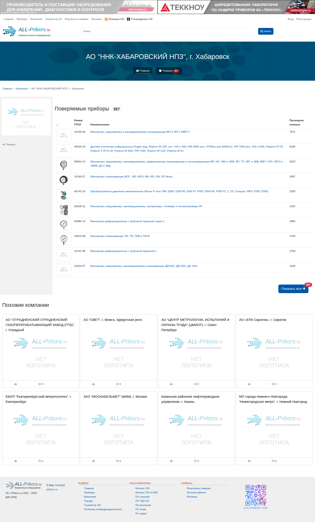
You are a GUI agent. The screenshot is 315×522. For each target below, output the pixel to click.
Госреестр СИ (53, 19)
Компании (36, 19)
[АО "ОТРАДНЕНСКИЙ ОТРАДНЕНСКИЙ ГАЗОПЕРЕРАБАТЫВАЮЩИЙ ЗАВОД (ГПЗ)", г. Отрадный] (40, 350)
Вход (290, 19)
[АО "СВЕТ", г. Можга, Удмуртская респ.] (118, 350)
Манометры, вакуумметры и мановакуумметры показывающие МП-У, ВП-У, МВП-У (140, 131)
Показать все (294, 288)
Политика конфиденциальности (103, 509)
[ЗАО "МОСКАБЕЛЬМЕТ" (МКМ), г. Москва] (118, 427)
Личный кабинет (196, 492)
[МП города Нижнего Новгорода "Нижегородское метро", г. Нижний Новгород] (274, 427)
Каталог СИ (142, 488)
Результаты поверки (76, 19)
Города (88, 500)
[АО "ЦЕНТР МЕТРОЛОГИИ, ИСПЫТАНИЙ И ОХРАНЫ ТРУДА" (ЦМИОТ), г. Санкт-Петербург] (196, 350)
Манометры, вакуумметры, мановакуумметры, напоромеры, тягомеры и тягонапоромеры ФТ (146, 206)
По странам (142, 496)
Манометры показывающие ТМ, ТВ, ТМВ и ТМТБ (120, 236)
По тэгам (140, 509)
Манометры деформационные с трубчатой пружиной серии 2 (127, 221)
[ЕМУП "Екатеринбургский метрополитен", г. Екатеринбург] (40, 427)
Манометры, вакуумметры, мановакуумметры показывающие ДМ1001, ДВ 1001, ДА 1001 (143, 265)
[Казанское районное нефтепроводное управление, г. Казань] (196, 427)
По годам (141, 513)
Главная (8, 19)
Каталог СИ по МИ (146, 492)
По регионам (143, 505)
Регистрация (303, 19)
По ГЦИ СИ (142, 500)
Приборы (21, 19)
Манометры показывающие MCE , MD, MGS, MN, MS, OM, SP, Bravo (131, 176)
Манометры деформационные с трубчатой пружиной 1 (123, 251)
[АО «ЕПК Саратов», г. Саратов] (274, 350)
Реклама (96, 19)
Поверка (170, 70)
